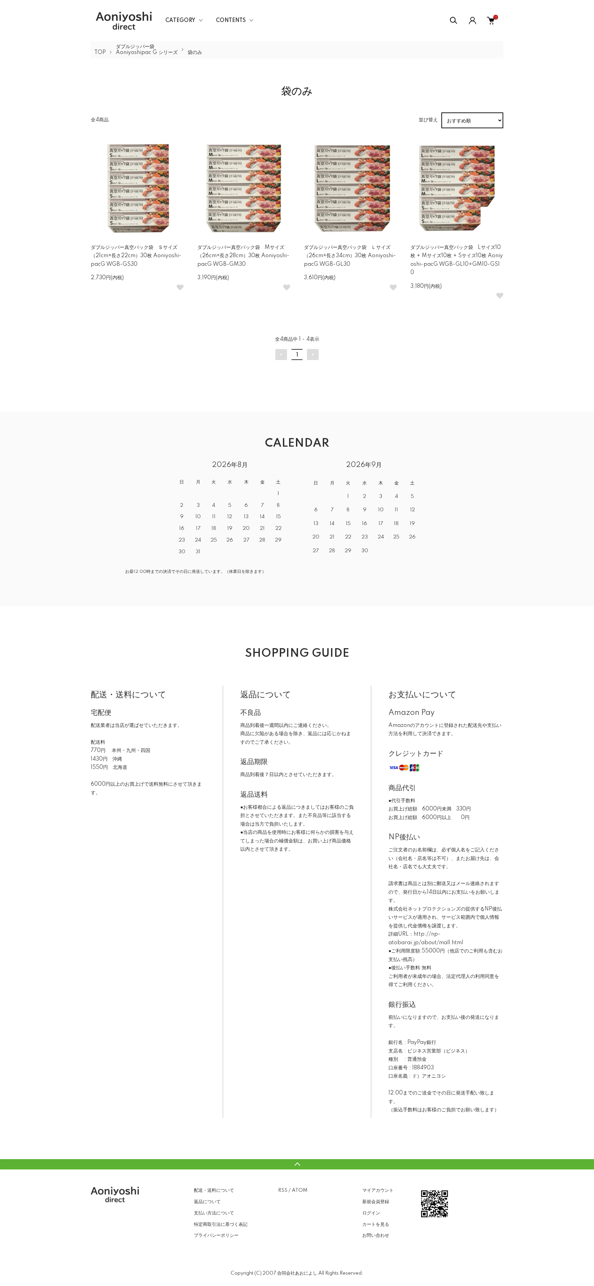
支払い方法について (214, 1213)
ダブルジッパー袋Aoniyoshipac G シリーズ (147, 49)
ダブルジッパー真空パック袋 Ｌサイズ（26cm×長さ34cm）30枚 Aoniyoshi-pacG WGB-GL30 (350, 256)
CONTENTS (231, 20)
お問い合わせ (375, 1235)
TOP (100, 52)
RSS (282, 1190)
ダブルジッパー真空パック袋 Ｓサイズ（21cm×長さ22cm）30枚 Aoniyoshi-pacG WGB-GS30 (136, 256)
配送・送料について (214, 1190)
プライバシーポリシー (216, 1235)
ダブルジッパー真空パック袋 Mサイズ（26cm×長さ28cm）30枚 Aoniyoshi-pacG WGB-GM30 (243, 256)
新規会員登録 (375, 1201)
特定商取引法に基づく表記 (221, 1224)
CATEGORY (180, 20)
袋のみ (195, 52)
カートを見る (375, 1224)
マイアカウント (378, 1190)
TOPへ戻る (297, 1164)
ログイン (371, 1213)
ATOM (299, 1190)
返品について (207, 1201)
